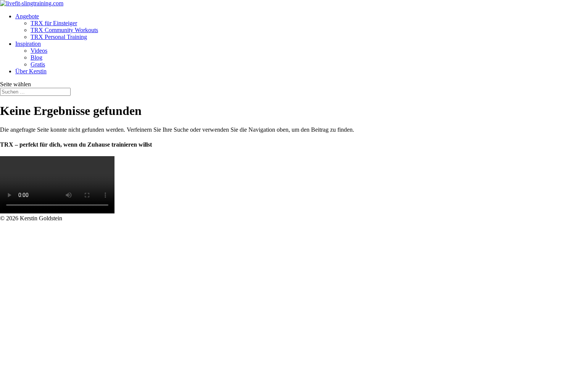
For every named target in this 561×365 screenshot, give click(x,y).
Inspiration (28, 43)
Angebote (27, 16)
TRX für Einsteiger (54, 23)
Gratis (38, 64)
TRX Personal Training (59, 37)
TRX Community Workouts (64, 30)
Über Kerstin (31, 71)
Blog (36, 57)
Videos (39, 50)
